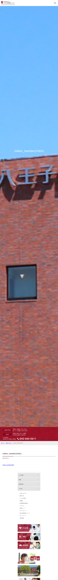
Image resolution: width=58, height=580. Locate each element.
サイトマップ (23, 515)
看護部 (21, 500)
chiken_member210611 (8, 465)
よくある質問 (23, 498)
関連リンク (22, 508)
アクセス (22, 505)
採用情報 (22, 518)
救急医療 (21, 484)
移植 (20, 479)
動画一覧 (22, 495)
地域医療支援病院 (24, 503)
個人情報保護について (25, 513)
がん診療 (21, 475)
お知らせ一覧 (23, 493)
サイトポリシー (23, 510)
